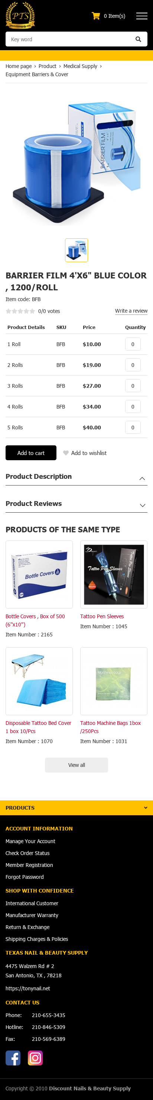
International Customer (32, 903)
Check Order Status (27, 853)
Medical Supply (80, 66)
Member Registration (29, 865)
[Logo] (20, 15)
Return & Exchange (27, 927)
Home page (19, 66)
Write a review (131, 310)
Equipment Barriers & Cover (37, 74)
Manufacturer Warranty (32, 915)
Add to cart (31, 452)
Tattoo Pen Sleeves (102, 616)
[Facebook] (13, 1058)
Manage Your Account (30, 841)
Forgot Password (25, 877)
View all (76, 765)
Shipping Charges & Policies (37, 939)
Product (47, 66)
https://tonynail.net (28, 988)
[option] (76, 250)
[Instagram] (35, 1058)
